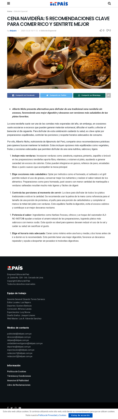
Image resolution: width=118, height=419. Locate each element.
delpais (13, 30)
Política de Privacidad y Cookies (52, 415)
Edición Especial (20, 11)
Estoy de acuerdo (80, 415)
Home (9, 11)
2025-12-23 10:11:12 (29, 30)
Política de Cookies (16, 371)
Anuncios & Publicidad (18, 380)
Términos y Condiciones (19, 376)
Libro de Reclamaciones (18, 385)
